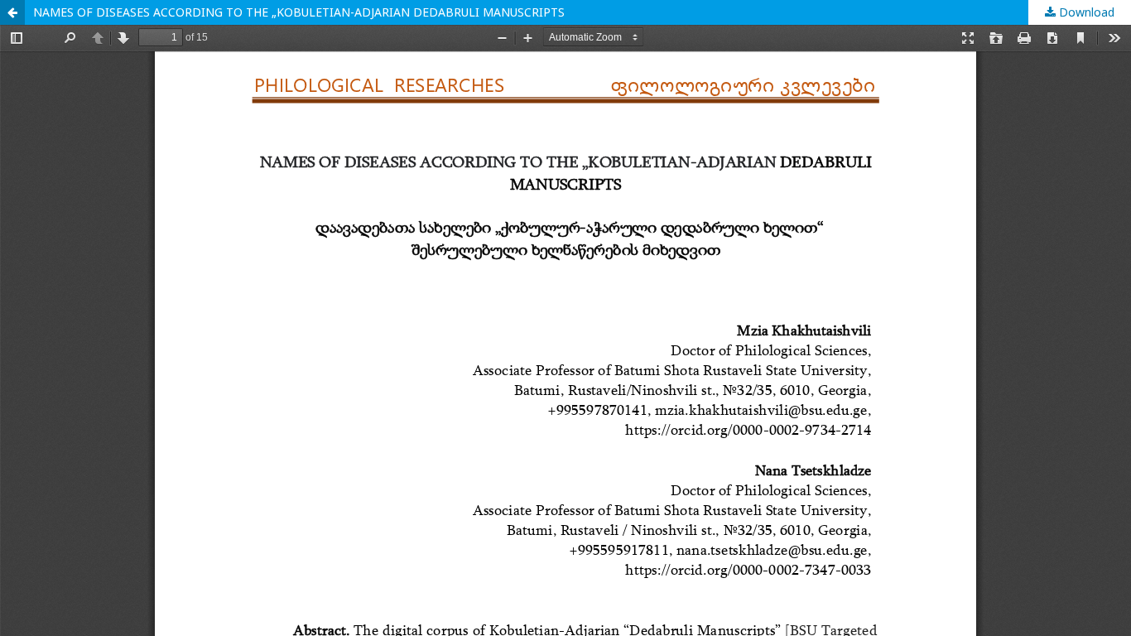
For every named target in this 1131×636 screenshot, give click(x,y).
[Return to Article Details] (12, 12)
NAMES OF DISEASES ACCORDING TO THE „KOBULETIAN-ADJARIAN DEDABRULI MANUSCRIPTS (299, 12)
